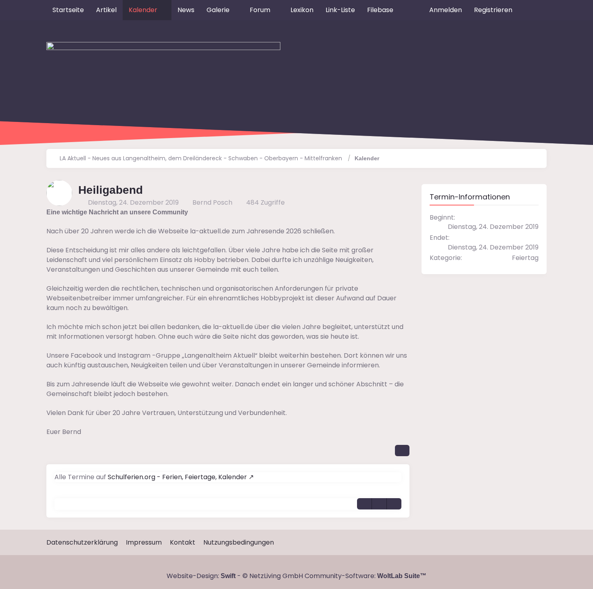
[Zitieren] (364, 503)
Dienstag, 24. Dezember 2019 (133, 202)
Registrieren (493, 10)
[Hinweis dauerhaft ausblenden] (405, 212)
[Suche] (532, 10)
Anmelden (445, 10)
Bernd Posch (212, 202)
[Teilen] (402, 450)
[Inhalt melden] (379, 503)
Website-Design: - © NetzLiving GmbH (235, 576)
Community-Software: (365, 576)
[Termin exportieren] (394, 503)
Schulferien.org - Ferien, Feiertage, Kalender (177, 477)
